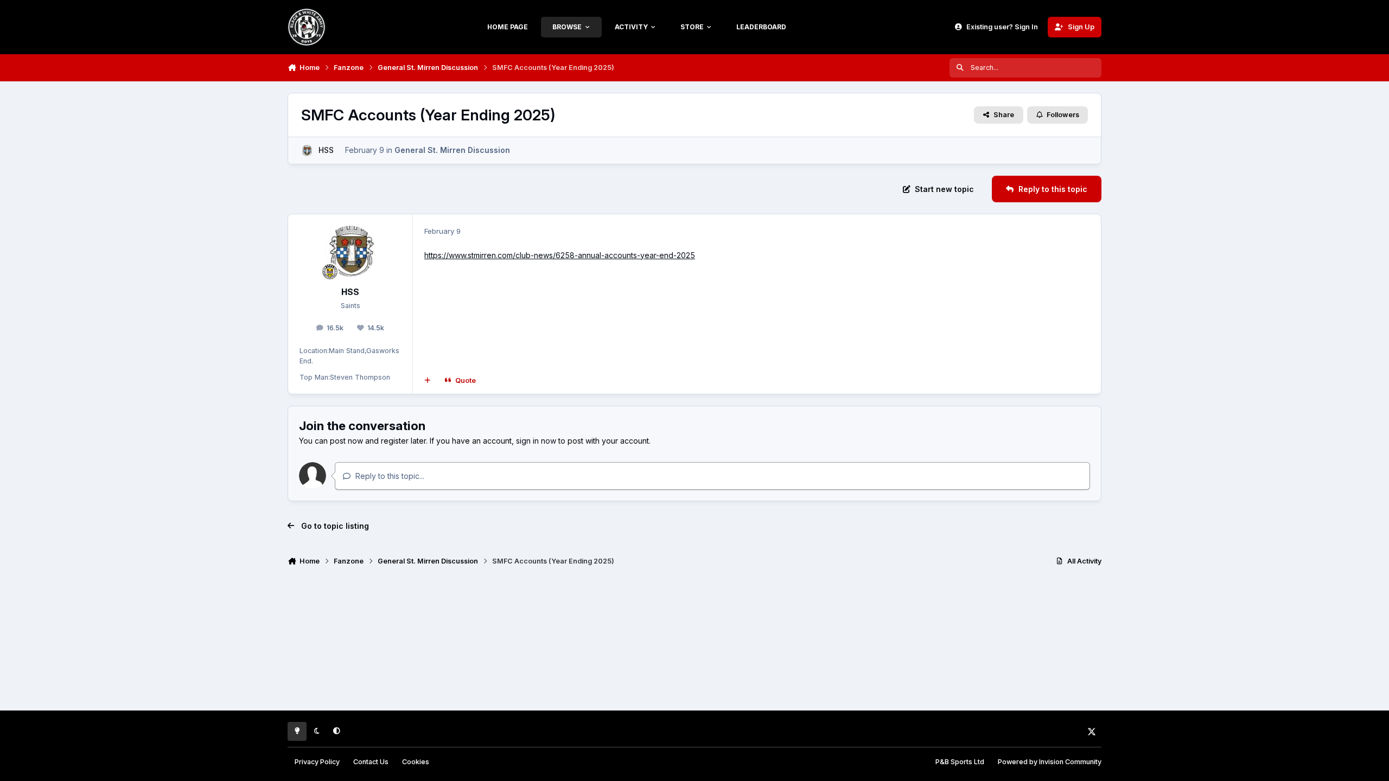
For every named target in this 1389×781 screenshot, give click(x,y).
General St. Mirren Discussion (452, 150)
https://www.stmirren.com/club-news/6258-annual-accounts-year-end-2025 (559, 255)
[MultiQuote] (427, 380)
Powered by (1049, 762)
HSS (326, 150)
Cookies (415, 762)
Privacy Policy (317, 762)
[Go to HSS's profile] (307, 150)
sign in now (536, 440)
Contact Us (370, 762)
